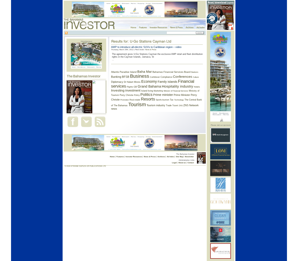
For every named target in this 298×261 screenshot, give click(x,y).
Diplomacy (117, 82)
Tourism (137, 104)
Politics (146, 94)
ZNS (181, 105)
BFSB (125, 76)
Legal (174, 163)
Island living (147, 90)
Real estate (135, 100)
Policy (137, 95)
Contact (190, 163)
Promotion (124, 100)
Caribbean (155, 77)
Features (143, 27)
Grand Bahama (149, 86)
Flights (130, 87)
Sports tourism (162, 100)
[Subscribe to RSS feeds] (100, 127)
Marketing (158, 91)
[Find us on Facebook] (73, 127)
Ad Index (200, 27)
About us (182, 163)
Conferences (182, 76)
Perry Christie (126, 95)
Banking (116, 76)
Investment (132, 90)
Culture (196, 77)
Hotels (197, 87)
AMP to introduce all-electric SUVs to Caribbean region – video (146, 47)
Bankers (194, 72)
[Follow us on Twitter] (86, 127)
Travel (175, 105)
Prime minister (163, 95)
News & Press (176, 27)
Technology (179, 100)
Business (139, 76)
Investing (118, 90)
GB (135, 87)
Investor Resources (158, 27)
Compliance (166, 77)
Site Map (179, 157)
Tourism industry (156, 105)
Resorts (148, 99)
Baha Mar (144, 71)
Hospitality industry (177, 86)
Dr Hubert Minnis (132, 82)
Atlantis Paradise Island (124, 72)
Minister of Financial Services (176, 91)
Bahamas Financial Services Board (171, 72)
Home (133, 27)
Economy (149, 81)
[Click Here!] (220, 142)
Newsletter (189, 157)
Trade (169, 105)
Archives (189, 27)
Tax (171, 99)
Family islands (167, 81)
